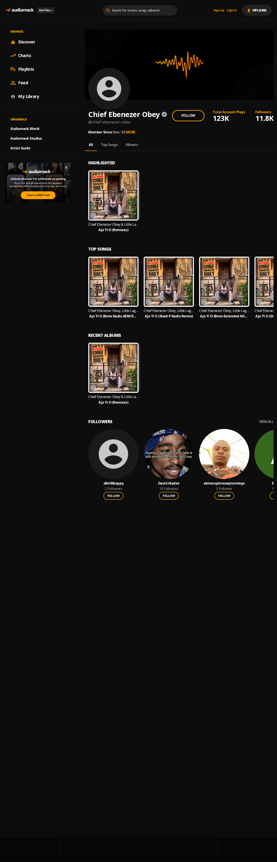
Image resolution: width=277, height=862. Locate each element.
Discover (26, 42)
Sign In (232, 10)
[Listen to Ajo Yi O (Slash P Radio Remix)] (169, 282)
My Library (28, 96)
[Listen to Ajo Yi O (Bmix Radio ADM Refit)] (113, 282)
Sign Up (219, 10)
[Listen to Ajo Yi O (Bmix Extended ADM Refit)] (224, 282)
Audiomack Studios (26, 138)
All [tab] (91, 144)
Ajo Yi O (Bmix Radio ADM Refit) (113, 316)
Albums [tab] (132, 144)
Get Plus (46, 10)
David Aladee (169, 483)
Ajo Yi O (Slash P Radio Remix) (169, 316)
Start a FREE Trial (38, 195)
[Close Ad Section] (66, 167)
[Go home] (19, 10)
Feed (23, 83)
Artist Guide (20, 148)
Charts (24, 55)
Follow (188, 115)
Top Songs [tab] (109, 144)
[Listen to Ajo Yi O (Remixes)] (113, 195)
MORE (130, 132)
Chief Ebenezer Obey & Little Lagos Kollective (113, 224)
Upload (259, 10)
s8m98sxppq (113, 483)
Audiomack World (24, 128)
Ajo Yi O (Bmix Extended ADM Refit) (224, 316)
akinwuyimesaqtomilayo (224, 483)
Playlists (26, 69)
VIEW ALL (266, 421)
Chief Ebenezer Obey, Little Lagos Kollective (113, 311)
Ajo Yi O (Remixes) (113, 230)
